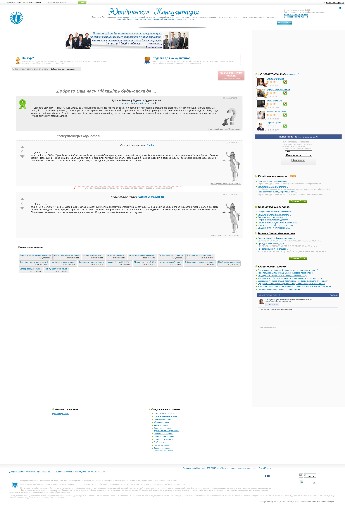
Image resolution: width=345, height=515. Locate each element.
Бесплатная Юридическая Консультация (67, 490)
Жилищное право (161, 422)
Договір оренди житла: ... (31, 269)
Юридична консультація (247, 468)
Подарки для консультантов (171, 58)
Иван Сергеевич (274, 100)
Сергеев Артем (274, 122)
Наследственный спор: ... (170, 262)
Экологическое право (163, 451)
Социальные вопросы (163, 439)
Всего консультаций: (296, 14)
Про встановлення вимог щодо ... (273, 249)
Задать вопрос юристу (29, 484)
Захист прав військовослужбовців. (36, 255)
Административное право (166, 413)
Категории (201, 468)
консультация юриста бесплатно (60, 496)
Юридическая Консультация (166, 431)
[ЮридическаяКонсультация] (154, 13)
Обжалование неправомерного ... (200, 262)
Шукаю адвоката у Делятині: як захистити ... (278, 222)
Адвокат (160, 484)
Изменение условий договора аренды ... (276, 225)
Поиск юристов (288, 136)
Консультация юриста (29, 480)
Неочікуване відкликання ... (63, 262)
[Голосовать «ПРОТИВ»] (22, 156)
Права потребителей (164, 436)
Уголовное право (161, 445)
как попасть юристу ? (308, 137)
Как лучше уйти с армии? (56, 269)
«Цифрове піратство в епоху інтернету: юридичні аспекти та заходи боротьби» (294, 286)
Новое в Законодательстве (276, 233)
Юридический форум (272, 266)
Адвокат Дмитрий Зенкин (278, 89)
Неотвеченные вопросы (274, 206)
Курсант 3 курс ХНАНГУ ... (119, 262)
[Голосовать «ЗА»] (22, 147)
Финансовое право (162, 448)
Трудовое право (161, 442)
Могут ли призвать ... (116, 255)
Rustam (151, 145)
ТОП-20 (210, 468)
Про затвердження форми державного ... (276, 238)
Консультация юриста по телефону (106, 490)
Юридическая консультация (32, 490)
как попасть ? (292, 74)
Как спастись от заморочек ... (201, 255)
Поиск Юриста (265, 468)
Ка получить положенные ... (91, 262)
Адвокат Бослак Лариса (151, 197)
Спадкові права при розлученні (272, 217)
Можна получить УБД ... (145, 262)
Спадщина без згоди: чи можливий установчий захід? (282, 275)
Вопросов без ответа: (296, 17)
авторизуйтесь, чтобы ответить (137, 103)
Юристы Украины (221, 468)
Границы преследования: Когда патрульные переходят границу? (288, 270)
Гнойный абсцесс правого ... (172, 255)
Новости (233, 468)
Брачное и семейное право (166, 416)
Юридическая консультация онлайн (265, 496)
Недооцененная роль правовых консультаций (279, 289)
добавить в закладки (33, 3)
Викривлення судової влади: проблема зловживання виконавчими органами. (293, 281)
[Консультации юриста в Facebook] (268, 476)
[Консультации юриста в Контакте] (265, 476)
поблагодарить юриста (219, 184)
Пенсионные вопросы (163, 433)
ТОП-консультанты (271, 73)
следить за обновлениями (218, 129)
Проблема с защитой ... (229, 262)
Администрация (189, 468)
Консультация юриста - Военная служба (31, 69)
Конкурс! (28, 58)
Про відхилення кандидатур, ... (272, 243)
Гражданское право (162, 419)
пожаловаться (235, 129)
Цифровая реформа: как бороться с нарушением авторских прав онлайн (291, 283)
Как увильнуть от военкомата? (34, 262)
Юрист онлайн (103, 496)
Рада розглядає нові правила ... (272, 181)
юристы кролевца (60, 413)
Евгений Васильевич (276, 111)
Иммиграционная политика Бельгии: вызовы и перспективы (285, 273)
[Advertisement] (275, 53)
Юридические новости (273, 176)
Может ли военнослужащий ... (142, 255)
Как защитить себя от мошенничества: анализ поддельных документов (291, 278)
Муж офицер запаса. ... (93, 255)
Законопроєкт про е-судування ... (273, 186)
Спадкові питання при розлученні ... (274, 214)
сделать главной (15, 3)
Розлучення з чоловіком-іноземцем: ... (275, 211)
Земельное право (162, 425)
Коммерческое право (163, 428)
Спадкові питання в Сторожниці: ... (274, 228)
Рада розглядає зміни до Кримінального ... (277, 192)
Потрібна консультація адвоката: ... (274, 220)
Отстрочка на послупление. (67, 255)
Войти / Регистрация (335, 3)
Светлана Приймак (275, 78)
